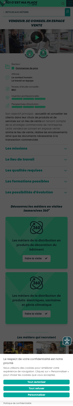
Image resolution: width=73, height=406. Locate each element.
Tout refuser (36, 388)
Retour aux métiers (17, 12)
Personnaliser (36, 395)
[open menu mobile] (69, 3)
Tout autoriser (37, 382)
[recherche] (62, 3)
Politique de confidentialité (17, 403)
